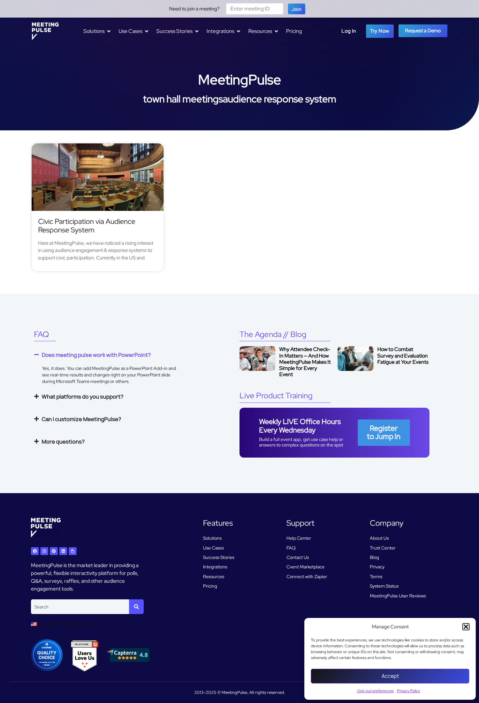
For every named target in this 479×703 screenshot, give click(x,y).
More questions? (63, 441)
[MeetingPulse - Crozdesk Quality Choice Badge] (47, 669)
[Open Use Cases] (146, 31)
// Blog (273, 334)
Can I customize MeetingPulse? (81, 419)
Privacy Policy (408, 691)
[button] (466, 626)
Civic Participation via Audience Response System (86, 226)
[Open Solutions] (108, 31)
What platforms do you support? (82, 396)
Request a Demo (423, 30)
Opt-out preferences (375, 691)
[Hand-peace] (73, 551)
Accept (390, 676)
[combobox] (80, 606)
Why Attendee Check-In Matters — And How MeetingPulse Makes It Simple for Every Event (305, 362)
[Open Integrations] (238, 31)
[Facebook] (35, 551)
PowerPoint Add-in (148, 368)
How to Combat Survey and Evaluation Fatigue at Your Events (402, 355)
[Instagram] (44, 551)
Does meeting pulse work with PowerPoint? (96, 355)
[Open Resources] (276, 31)
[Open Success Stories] (196, 31)
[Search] (136, 606)
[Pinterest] (54, 551)
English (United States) (63, 624)
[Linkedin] (63, 551)
